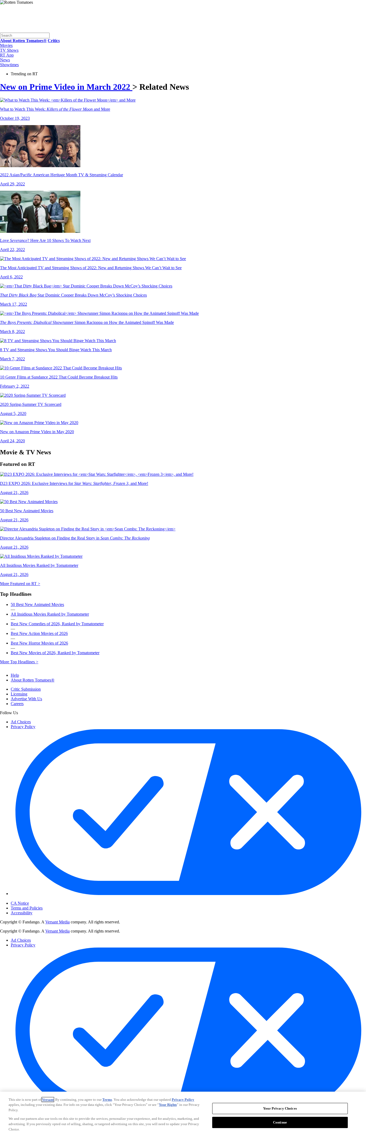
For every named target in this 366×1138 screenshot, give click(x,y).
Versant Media (57, 922)
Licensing (19, 694)
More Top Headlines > (19, 662)
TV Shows (9, 50)
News (5, 60)
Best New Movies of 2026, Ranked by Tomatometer (55, 652)
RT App (7, 55)
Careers (17, 703)
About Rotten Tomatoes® (32, 680)
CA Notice (20, 903)
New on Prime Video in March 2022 (66, 87)
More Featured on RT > (20, 583)
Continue (280, 1122)
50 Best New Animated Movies (37, 604)
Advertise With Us (26, 699)
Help (15, 675)
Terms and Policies (27, 908)
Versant (48, 1100)
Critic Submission (26, 689)
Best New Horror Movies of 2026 (39, 643)
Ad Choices (21, 722)
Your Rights (168, 1105)
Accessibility (21, 913)
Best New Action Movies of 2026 (39, 633)
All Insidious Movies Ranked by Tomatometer (50, 614)
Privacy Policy (23, 726)
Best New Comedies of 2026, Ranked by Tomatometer (57, 624)
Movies (6, 45)
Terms (107, 1100)
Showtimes (9, 64)
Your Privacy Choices (33, 899)
